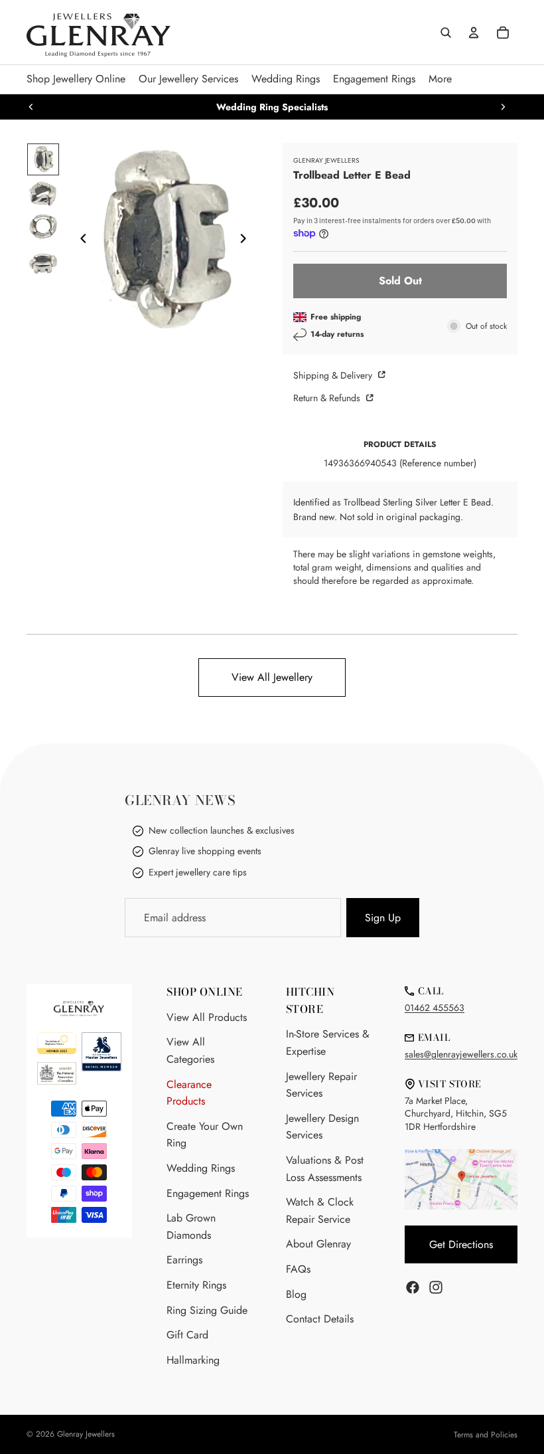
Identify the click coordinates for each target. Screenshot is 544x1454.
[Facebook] (413, 1287)
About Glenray (318, 1243)
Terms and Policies (485, 1435)
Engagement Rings (208, 1193)
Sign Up (383, 917)
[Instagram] (436, 1287)
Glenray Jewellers (86, 1434)
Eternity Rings (196, 1285)
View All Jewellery (272, 677)
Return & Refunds (328, 398)
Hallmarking (193, 1360)
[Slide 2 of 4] (43, 194)
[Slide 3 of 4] (43, 228)
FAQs (298, 1269)
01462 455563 (434, 1007)
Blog (296, 1294)
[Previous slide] (31, 107)
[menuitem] (440, 79)
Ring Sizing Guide (207, 1310)
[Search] (445, 32)
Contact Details (320, 1318)
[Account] (473, 32)
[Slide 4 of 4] (43, 263)
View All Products (207, 1017)
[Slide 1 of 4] (43, 159)
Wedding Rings (201, 1168)
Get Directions (461, 1244)
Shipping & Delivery (334, 375)
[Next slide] (502, 107)
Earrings (184, 1259)
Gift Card (187, 1334)
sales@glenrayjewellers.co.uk (461, 1054)
